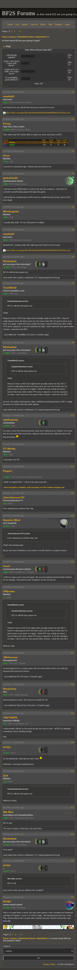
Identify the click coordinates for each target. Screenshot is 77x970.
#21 (72, 771)
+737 (5, 162)
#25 (72, 897)
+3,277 (6, 753)
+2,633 (6, 130)
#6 (73, 229)
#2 (73, 119)
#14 (72, 516)
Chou (6, 155)
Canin (6, 566)
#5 (73, 207)
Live (17, 24)
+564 (5, 818)
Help (50, 24)
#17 (72, 653)
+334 (5, 184)
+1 (4, 597)
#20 (72, 742)
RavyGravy (9, 688)
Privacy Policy (49, 964)
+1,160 (6, 267)
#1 (73, 92)
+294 (5, 217)
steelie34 (8, 96)
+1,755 (6, 526)
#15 (72, 562)
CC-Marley (9, 448)
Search (25, 24)
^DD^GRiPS (10, 717)
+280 (5, 572)
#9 (73, 343)
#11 (72, 444)
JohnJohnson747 (14, 497)
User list (34, 24)
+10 (4, 503)
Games (12, 37)
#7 (73, 257)
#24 (72, 861)
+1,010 (6, 477)
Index (4, 37)
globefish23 (10, 178)
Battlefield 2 (41, 37)
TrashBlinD (9, 287)
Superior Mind (11, 520)
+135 (5, 294)
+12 (4, 724)
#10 (72, 415)
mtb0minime (10, 419)
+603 (5, 102)
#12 (72, 466)
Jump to (6, 946)
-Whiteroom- (10, 657)
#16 (72, 587)
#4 (73, 173)
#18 (72, 684)
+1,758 (6, 908)
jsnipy (7, 746)
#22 (72, 807)
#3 (73, 151)
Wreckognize (11, 211)
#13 (72, 493)
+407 (5, 455)
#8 (73, 283)
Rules (42, 24)
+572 (5, 663)
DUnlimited (9, 261)
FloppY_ (8, 471)
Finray (7, 123)
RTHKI (7, 901)
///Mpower (9, 591)
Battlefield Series (26, 37)
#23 (72, 834)
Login (67, 24)
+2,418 (6, 426)
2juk (5, 775)
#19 (72, 713)
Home (10, 24)
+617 (5, 695)
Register (58, 24)
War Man (8, 812)
